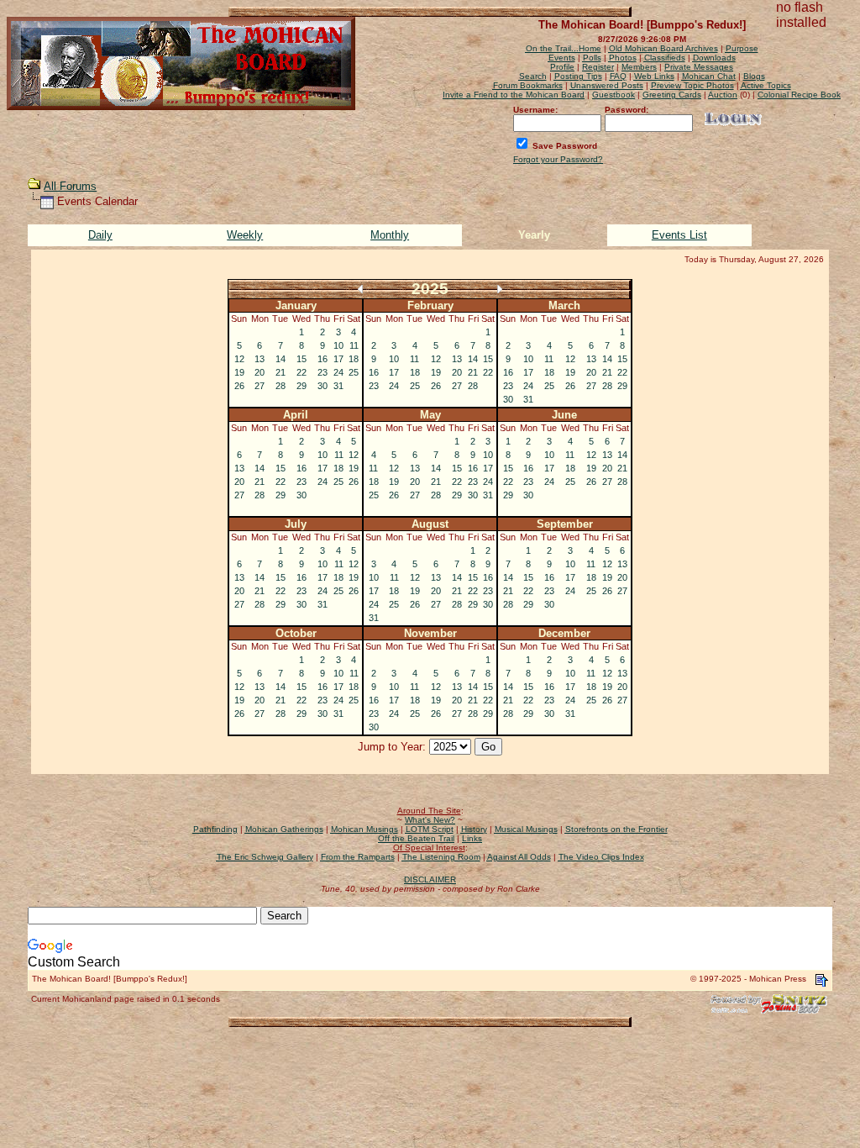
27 (259, 386)
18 (354, 359)
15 (301, 359)
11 (354, 345)
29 (301, 386)
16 (322, 359)
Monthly (389, 235)
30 (322, 386)
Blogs (754, 76)
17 (338, 359)
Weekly (245, 235)
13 (259, 359)
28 (280, 386)
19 (239, 372)
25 (354, 372)
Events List (679, 235)
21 (280, 372)
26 (239, 386)
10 (338, 345)
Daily (100, 235)
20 (259, 372)
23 (322, 372)
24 (338, 372)
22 (301, 372)
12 (239, 359)
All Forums (70, 186)
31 (338, 386)
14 (280, 359)
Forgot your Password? (558, 159)
